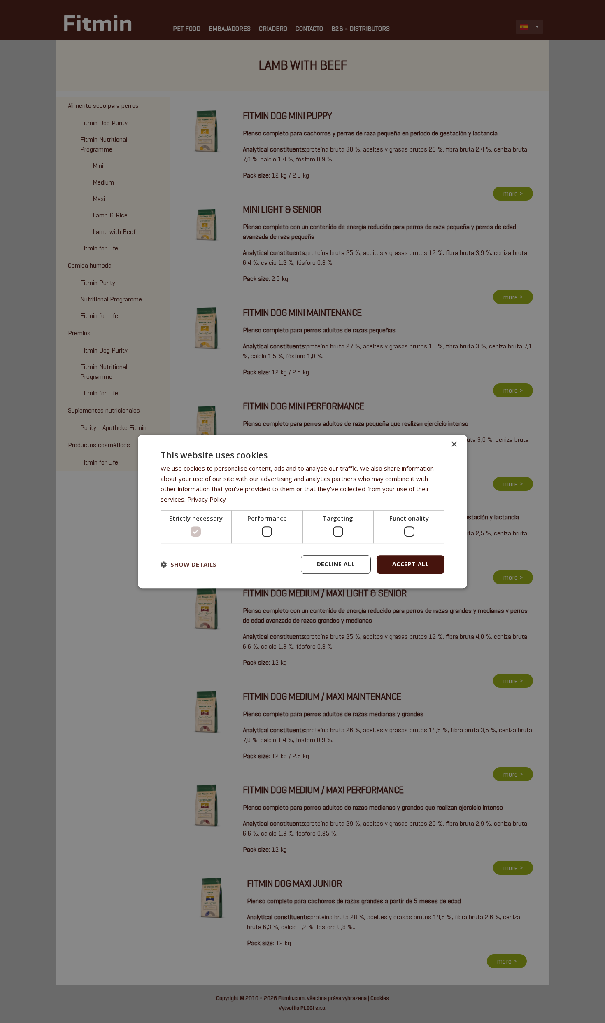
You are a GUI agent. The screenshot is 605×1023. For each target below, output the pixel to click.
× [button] (454, 444)
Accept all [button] (410, 564)
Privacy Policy (206, 499)
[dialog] (302, 511)
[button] (188, 564)
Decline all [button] (336, 564)
